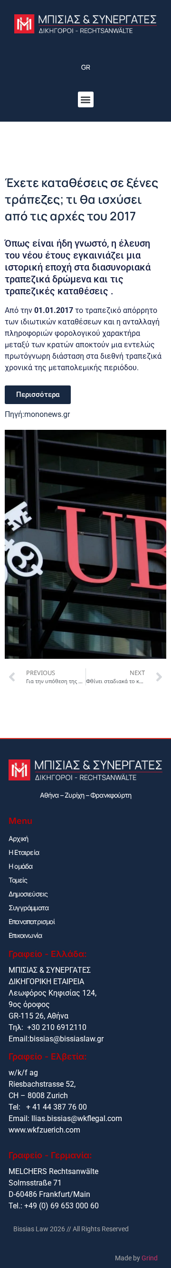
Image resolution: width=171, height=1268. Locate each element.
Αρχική (18, 838)
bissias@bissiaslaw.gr (66, 1038)
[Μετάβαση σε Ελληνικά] (85, 67)
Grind (150, 1258)
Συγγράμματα (28, 908)
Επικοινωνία (25, 935)
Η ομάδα (20, 866)
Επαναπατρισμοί (32, 921)
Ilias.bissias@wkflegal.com (76, 1118)
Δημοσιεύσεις (28, 894)
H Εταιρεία (24, 852)
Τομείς (18, 880)
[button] (86, 99)
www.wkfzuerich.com (44, 1129)
